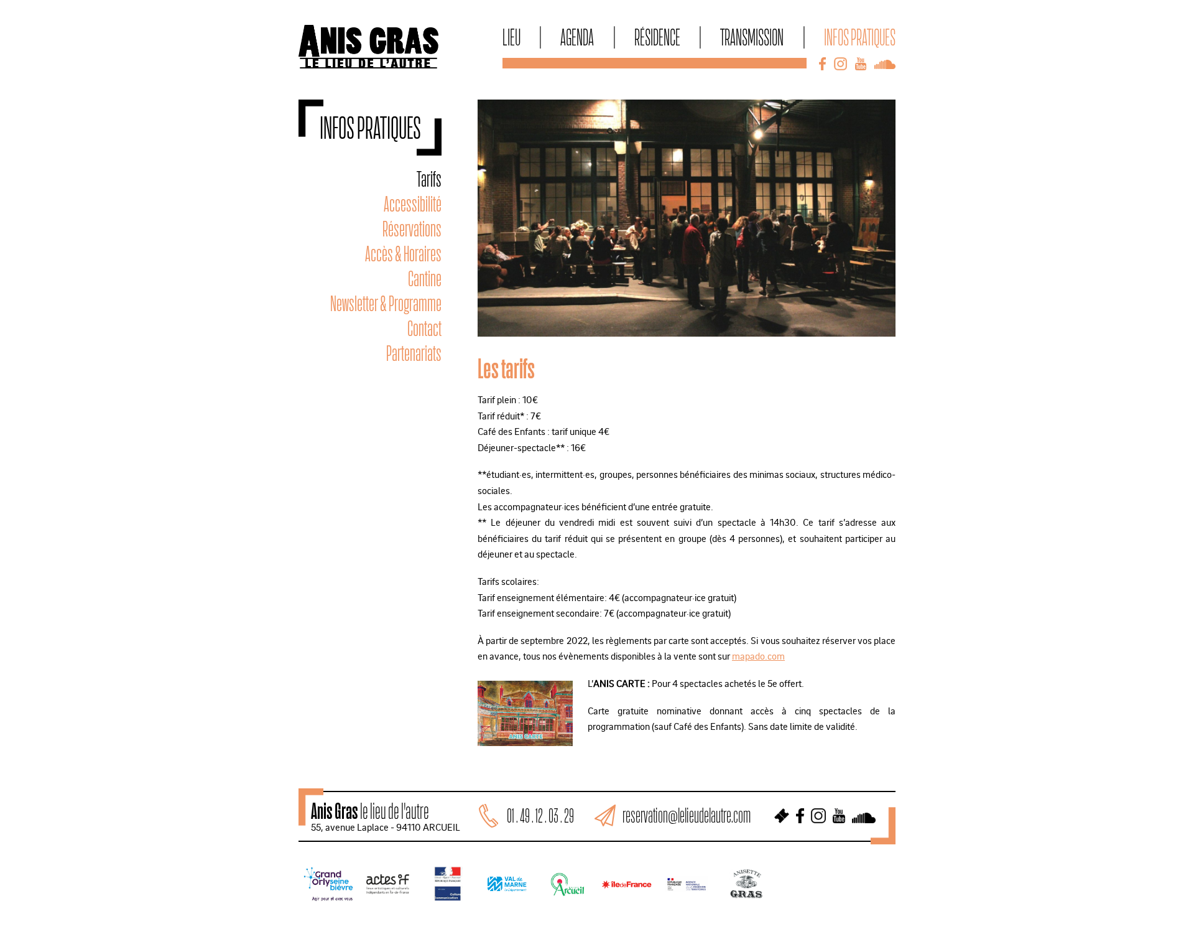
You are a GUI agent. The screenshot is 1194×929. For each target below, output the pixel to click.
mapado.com (758, 656)
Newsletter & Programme (386, 303)
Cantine (425, 278)
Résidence (657, 37)
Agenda (577, 37)
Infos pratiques (859, 37)
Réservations (412, 229)
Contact (424, 328)
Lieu (511, 37)
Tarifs (429, 179)
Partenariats (414, 353)
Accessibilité (413, 204)
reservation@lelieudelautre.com (686, 815)
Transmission (752, 37)
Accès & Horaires (403, 253)
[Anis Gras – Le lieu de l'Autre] (368, 64)
